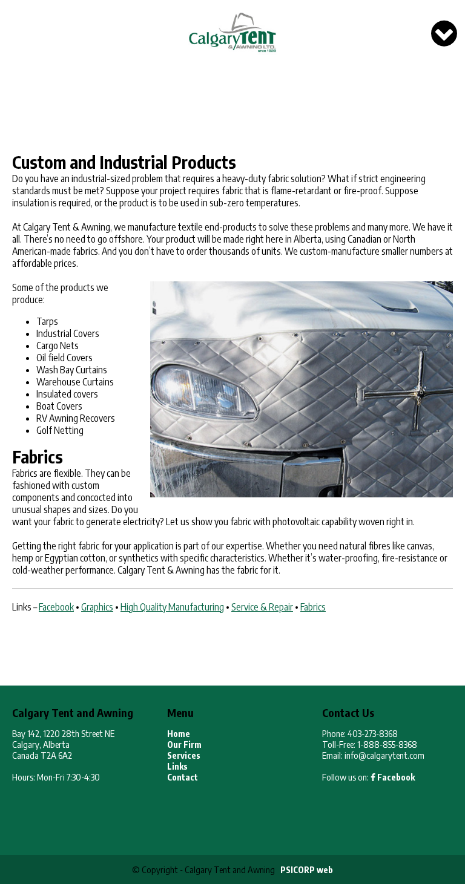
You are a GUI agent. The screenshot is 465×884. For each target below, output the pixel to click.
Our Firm (184, 744)
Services (183, 755)
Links (177, 766)
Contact (182, 777)
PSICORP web (306, 870)
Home (178, 733)
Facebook (395, 777)
